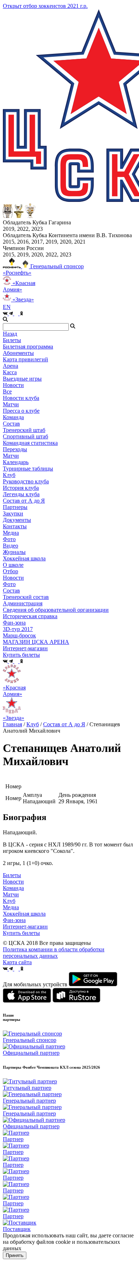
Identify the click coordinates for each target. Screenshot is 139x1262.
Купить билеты (21, 933)
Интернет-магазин (25, 926)
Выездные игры (22, 379)
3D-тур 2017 (18, 629)
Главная (12, 724)
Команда (13, 888)
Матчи (11, 404)
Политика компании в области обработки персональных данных (53, 952)
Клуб (32, 724)
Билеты (12, 875)
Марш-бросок (19, 635)
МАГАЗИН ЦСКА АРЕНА (36, 642)
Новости (13, 578)
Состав (11, 424)
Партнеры (15, 507)
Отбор (10, 571)
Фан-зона (14, 920)
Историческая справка (30, 616)
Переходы (15, 449)
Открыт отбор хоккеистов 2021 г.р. (45, 6)
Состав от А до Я (24, 501)
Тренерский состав (26, 597)
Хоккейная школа (24, 914)
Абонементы (18, 353)
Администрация (22, 603)
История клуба (21, 488)
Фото (9, 539)
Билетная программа (28, 347)
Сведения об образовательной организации (56, 610)
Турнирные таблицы (28, 468)
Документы (17, 520)
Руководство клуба (26, 481)
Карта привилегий (25, 359)
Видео (10, 546)
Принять (15, 1255)
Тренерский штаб (24, 430)
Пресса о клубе (21, 411)
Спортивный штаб (25, 436)
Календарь (16, 462)
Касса (10, 372)
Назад (10, 334)
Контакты (15, 526)
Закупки (13, 513)
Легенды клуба (21, 494)
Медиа (11, 907)
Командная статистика (30, 443)
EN (7, 307)
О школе (13, 565)
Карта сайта (17, 962)
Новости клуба (21, 398)
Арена (10, 366)
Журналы (14, 552)
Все (7, 391)
